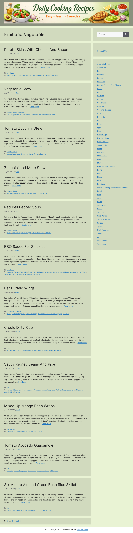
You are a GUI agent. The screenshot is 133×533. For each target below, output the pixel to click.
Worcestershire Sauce (32, 274)
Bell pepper (16, 510)
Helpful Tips (102, 135)
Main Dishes (102, 156)
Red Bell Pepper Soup (22, 207)
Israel (73, 390)
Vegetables (102, 241)
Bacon (9, 75)
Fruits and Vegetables (63, 390)
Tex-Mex (66, 314)
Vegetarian (21, 112)
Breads (100, 78)
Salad (99, 198)
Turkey (100, 233)
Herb (22, 193)
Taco (35, 431)
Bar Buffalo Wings (19, 288)
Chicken (18, 311)
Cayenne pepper (27, 390)
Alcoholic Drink (103, 64)
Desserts (101, 117)
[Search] (126, 34)
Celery (9, 314)
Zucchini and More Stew (25, 167)
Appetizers (10, 73)
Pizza (99, 177)
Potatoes (40, 75)
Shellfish (45, 350)
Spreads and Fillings (79, 272)
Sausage (17, 392)
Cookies (100, 106)
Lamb (99, 149)
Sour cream (55, 75)
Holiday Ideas (103, 138)
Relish (99, 191)
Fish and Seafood (13, 350)
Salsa (8, 469)
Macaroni (101, 152)
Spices (100, 223)
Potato (34, 75)
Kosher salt (34, 115)
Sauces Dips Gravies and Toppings (59, 272)
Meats (99, 159)
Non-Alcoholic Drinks (106, 166)
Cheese (100, 92)
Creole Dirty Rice (18, 327)
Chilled (9, 233)
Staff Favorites (103, 230)
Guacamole (32, 471)
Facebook (37, 390)
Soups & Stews (12, 112)
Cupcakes (101, 113)
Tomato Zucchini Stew (23, 128)
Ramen (30, 272)
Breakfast (101, 82)
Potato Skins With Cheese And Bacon (36, 49)
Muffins (100, 163)
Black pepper (11, 115)
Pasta (99, 170)
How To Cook (102, 142)
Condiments (102, 103)
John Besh (37, 350)
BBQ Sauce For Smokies (24, 246)
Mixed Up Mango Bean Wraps (29, 406)
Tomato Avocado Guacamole (28, 445)
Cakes (99, 89)
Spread (100, 226)
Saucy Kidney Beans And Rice (29, 364)
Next (18, 521)
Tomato (36, 154)
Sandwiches (11, 429)
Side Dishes (102, 216)
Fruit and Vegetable (24, 75)
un (98, 237)
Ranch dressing (31, 314)
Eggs (99, 128)
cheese (14, 75)
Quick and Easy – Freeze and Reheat (112, 188)
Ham (99, 131)
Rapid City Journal (40, 272)
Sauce (99, 209)
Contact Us (102, 51)
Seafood (100, 212)
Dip (98, 120)
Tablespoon (8, 274)
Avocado (10, 431)
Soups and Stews (45, 115)
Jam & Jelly (102, 145)
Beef (99, 71)
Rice (8, 348)
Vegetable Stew (17, 89)
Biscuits (100, 75)
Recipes (47, 75)
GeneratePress (82, 530)
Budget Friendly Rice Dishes (109, 85)
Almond (9, 510)
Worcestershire (18, 274)
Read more (45, 67)
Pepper (28, 233)
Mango (30, 431)
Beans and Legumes (14, 390)
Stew (54, 115)
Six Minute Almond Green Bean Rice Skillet (40, 484)
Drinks (99, 124)
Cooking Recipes (104, 110)
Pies (99, 173)
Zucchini (43, 154)
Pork (99, 181)
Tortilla (40, 431)
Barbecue (10, 272)
